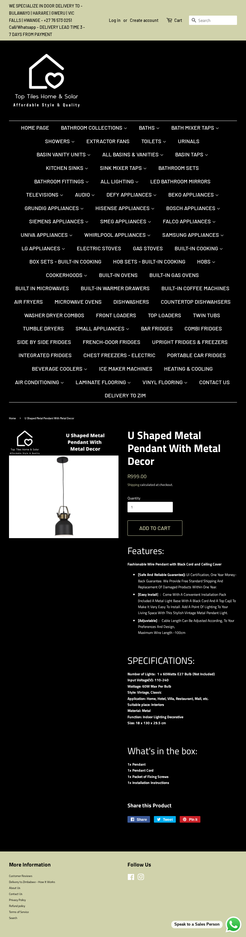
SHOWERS (58, 141)
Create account (144, 20)
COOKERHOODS (65, 275)
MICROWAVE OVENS (78, 301)
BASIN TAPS (190, 154)
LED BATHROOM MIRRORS (180, 181)
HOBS (204, 261)
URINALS (189, 141)
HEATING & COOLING (188, 368)
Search (13, 917)
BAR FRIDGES (157, 328)
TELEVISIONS (43, 194)
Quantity (134, 498)
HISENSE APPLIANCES (123, 208)
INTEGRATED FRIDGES (45, 355)
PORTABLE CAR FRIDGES (196, 355)
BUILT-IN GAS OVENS (174, 275)
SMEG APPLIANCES (124, 221)
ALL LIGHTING (117, 181)
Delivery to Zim (125, 395)
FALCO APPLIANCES (187, 221)
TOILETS (152, 141)
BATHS (147, 127)
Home (12, 418)
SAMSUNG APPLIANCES (191, 234)
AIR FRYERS (28, 301)
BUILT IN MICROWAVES (42, 288)
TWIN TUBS (206, 315)
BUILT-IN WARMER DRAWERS (115, 288)
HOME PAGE (35, 127)
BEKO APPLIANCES (191, 194)
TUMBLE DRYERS (43, 328)
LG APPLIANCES (42, 248)
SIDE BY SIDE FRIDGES (44, 342)
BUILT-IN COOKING (197, 248)
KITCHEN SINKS (65, 167)
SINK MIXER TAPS (121, 167)
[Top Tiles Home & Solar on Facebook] (131, 878)
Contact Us (214, 382)
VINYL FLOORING (163, 382)
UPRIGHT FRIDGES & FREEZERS (190, 342)
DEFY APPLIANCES (129, 194)
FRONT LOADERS (116, 315)
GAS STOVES (148, 248)
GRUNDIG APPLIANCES (52, 208)
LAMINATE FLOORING (101, 382)
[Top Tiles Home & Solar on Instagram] (140, 878)
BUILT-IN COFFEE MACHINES (195, 288)
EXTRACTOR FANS (108, 141)
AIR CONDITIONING (37, 382)
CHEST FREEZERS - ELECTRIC (119, 355)
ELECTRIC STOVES (99, 248)
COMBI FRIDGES (203, 328)
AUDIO (83, 194)
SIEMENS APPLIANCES (57, 221)
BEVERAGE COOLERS (58, 368)
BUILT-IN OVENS (118, 275)
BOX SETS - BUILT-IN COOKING (65, 261)
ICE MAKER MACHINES (125, 368)
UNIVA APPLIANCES (45, 234)
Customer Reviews (20, 875)
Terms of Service (19, 911)
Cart (178, 20)
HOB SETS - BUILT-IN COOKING (149, 261)
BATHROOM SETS (178, 167)
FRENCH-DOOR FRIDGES (111, 342)
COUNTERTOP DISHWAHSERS (196, 301)
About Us (14, 887)
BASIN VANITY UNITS (62, 154)
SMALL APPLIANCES (101, 328)
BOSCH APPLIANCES (191, 208)
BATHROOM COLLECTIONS (92, 127)
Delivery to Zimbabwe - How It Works (32, 881)
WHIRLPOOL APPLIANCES (115, 234)
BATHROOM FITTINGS (59, 181)
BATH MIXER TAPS (193, 127)
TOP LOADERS (164, 315)
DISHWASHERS (131, 301)
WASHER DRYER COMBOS (54, 315)
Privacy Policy (17, 899)
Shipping (134, 484)
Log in (115, 20)
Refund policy (17, 905)
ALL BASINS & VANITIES (131, 154)
